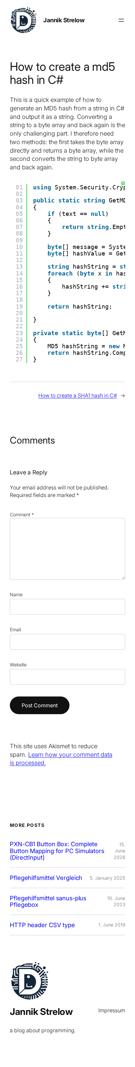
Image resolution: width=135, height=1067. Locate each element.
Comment (22, 514)
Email (15, 629)
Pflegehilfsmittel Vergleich (46, 877)
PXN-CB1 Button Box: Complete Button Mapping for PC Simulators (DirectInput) (57, 851)
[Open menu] (121, 20)
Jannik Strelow (63, 20)
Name (16, 594)
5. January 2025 (107, 878)
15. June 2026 (119, 851)
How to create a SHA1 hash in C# (77, 395)
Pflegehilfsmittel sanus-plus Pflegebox (48, 901)
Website (18, 664)
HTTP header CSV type (42, 925)
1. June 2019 (111, 924)
